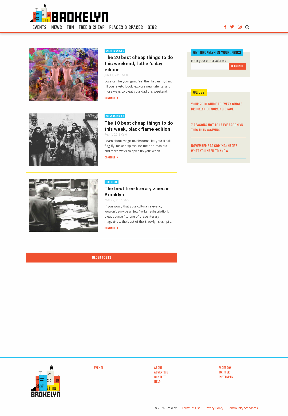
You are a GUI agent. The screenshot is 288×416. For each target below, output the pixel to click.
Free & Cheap (92, 27)
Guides (199, 92)
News (56, 27)
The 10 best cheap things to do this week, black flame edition (139, 126)
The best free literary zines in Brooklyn (137, 191)
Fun (70, 27)
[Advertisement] (218, 198)
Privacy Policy (214, 408)
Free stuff (111, 181)
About (158, 368)
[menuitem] (39, 27)
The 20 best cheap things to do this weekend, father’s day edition (139, 63)
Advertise (161, 372)
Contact (160, 377)
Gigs (152, 27)
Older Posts (101, 257)
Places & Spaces (126, 27)
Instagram (226, 377)
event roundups (115, 50)
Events (39, 27)
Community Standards (242, 408)
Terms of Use (191, 408)
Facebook (225, 368)
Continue (110, 98)
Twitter (224, 372)
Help (157, 382)
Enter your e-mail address (208, 61)
